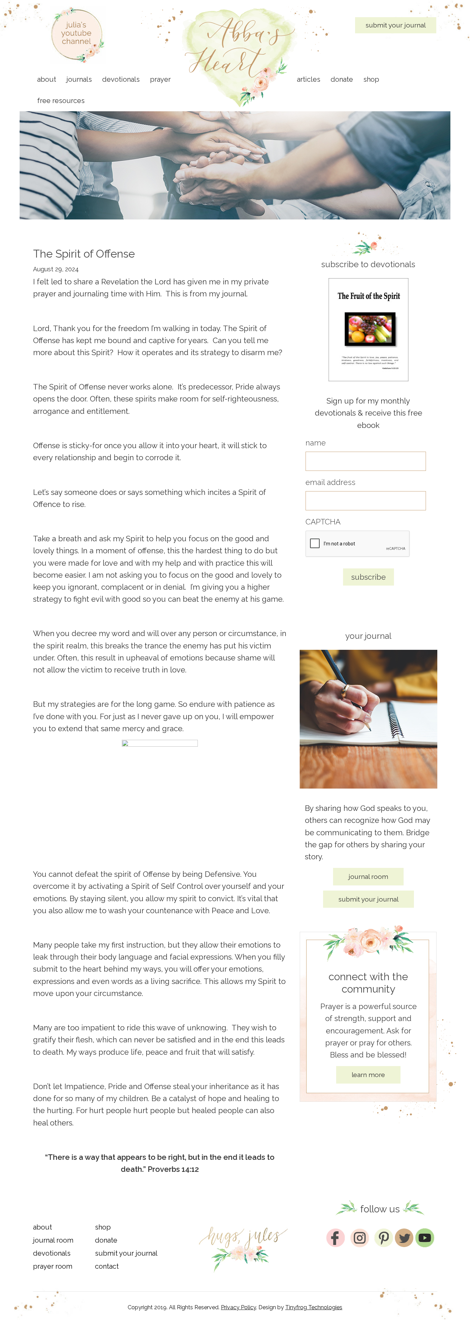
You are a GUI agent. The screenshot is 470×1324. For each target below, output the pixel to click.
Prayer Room (52, 1266)
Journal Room (53, 1240)
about (42, 1227)
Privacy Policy (238, 1307)
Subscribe (368, 577)
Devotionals (52, 1253)
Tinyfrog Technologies (313, 1307)
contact (107, 1266)
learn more (368, 1074)
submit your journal (396, 25)
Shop (103, 1227)
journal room (368, 876)
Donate (106, 1240)
